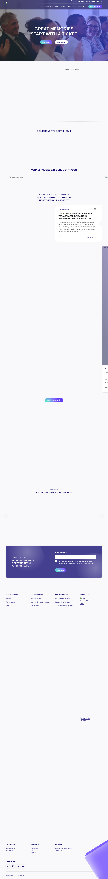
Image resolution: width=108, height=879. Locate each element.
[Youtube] (23, 866)
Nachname (40, 435)
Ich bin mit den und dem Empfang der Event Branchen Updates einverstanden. (75, 562)
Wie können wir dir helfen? (19, 427)
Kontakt (8, 598)
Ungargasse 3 (35, 848)
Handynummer (41, 444)
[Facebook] (8, 866)
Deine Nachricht (15, 453)
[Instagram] (13, 866)
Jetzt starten (46, 42)
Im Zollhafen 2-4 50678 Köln (11, 849)
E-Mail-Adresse (60, 552)
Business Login (95, 7)
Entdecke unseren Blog (54, 400)
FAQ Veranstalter (11, 602)
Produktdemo (35, 606)
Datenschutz (20, 875)
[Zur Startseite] (10, 4)
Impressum (9, 875)
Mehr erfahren (61, 42)
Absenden (60, 570)
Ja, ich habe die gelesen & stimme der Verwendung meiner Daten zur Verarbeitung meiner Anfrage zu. (33, 468)
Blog (7, 606)
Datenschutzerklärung (30, 466)
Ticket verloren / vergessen (64, 606)
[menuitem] (46, 6)
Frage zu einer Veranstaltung (40, 602)
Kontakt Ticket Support (62, 602)
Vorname (13, 435)
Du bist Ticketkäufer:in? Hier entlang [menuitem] (89, 1)
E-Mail (12, 444)
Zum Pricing (10, 161)
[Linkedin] (18, 866)
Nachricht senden (18, 475)
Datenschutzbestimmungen (77, 561)
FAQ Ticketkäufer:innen (62, 598)
